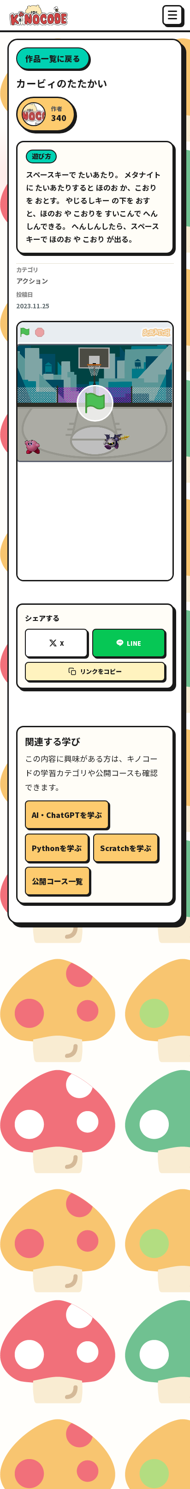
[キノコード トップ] (37, 15)
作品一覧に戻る (52, 58)
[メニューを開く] (172, 15)
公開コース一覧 (57, 880)
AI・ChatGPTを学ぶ (67, 814)
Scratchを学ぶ (125, 847)
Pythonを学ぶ (57, 847)
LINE (134, 643)
